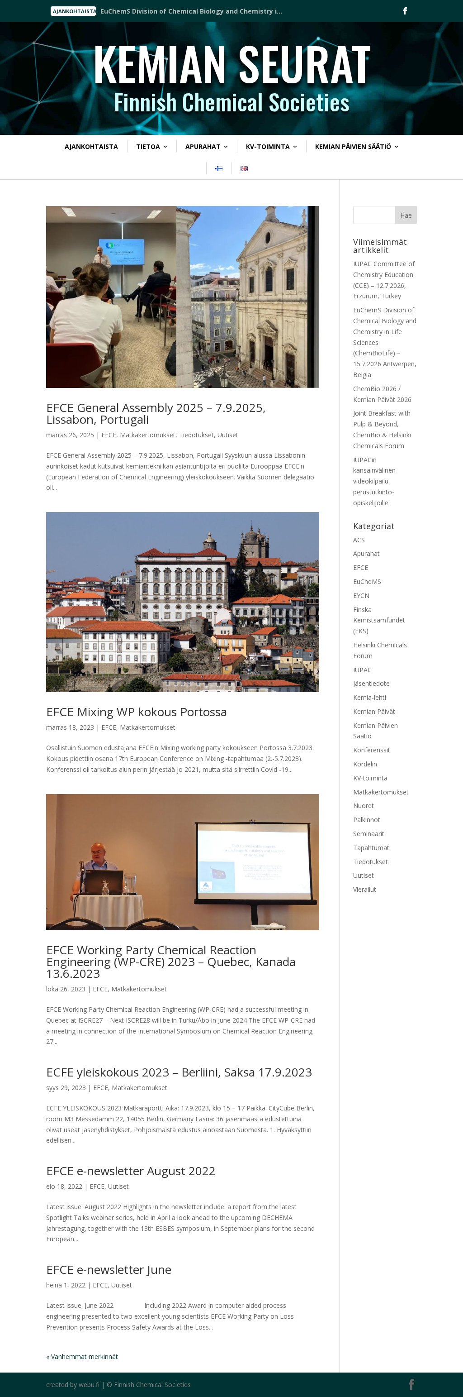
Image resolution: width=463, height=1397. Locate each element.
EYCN (361, 595)
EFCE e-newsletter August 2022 (131, 1171)
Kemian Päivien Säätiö (353, 146)
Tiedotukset (196, 435)
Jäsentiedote (371, 683)
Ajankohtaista (91, 146)
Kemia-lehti (369, 697)
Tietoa (148, 146)
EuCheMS (367, 581)
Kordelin (365, 764)
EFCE (108, 435)
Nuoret (363, 805)
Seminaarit (368, 833)
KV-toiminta (268, 146)
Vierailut (364, 889)
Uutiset (227, 435)
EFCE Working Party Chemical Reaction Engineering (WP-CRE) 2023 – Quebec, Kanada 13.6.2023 (171, 961)
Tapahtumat (371, 847)
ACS (359, 540)
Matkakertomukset (147, 435)
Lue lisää (127, 12)
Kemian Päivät (374, 711)
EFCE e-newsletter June (108, 1269)
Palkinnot (366, 819)
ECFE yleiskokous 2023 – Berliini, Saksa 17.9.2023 (179, 1072)
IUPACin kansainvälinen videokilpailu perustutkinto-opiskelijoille (374, 481)
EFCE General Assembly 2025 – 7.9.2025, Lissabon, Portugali (156, 413)
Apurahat (203, 146)
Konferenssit (371, 750)
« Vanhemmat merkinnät (82, 1356)
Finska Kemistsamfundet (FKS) (379, 620)
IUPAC (362, 669)
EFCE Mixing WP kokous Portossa (136, 711)
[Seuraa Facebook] (405, 11)
